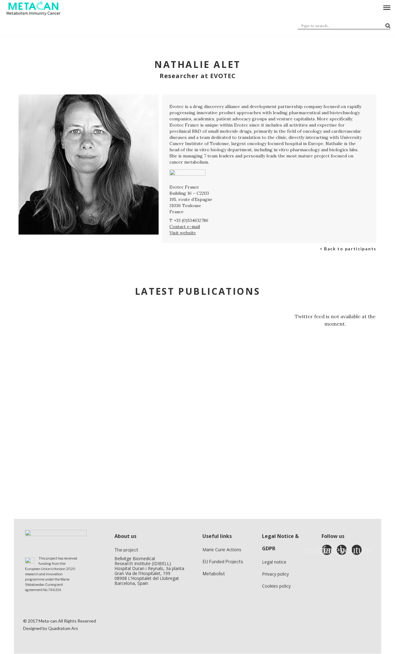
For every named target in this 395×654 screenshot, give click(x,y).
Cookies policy (276, 586)
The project (126, 549)
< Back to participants (348, 248)
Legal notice (274, 562)
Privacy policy (275, 574)
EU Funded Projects (222, 561)
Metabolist (213, 573)
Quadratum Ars (63, 628)
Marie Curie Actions (221, 549)
